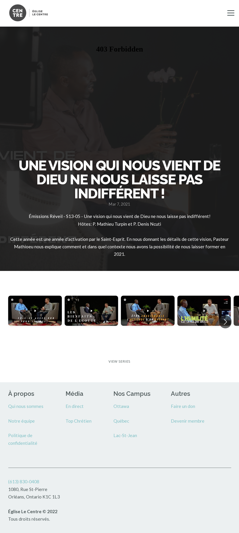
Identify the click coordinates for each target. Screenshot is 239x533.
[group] (35, 322)
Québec (121, 421)
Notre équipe (21, 421)
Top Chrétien (78, 421)
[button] (225, 322)
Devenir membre (187, 421)
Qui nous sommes (25, 406)
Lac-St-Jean (125, 435)
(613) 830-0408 (23, 481)
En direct (75, 406)
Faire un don (183, 406)
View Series (119, 361)
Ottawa (121, 406)
